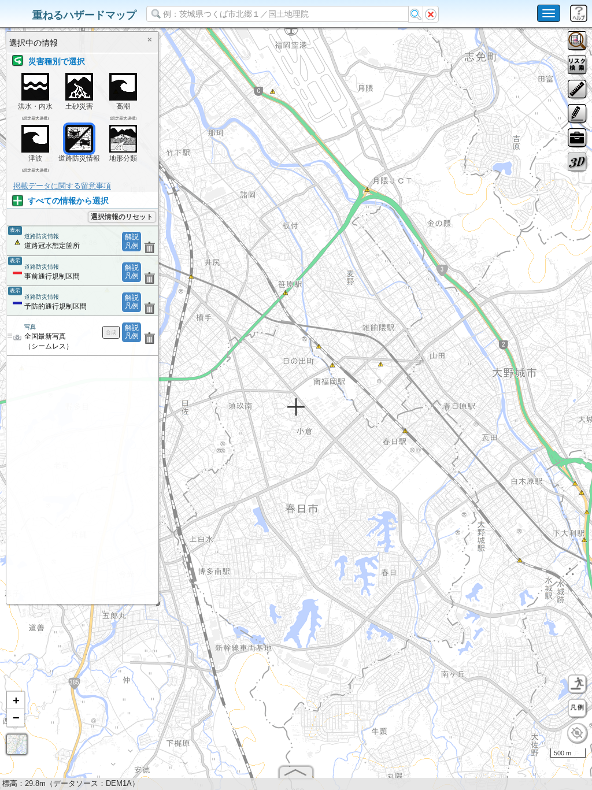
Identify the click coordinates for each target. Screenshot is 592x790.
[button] (15, 700)
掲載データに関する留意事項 (62, 185)
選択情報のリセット (122, 217)
